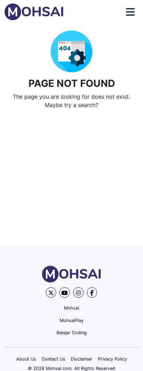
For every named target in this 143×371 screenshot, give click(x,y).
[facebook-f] (92, 292)
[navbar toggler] (130, 12)
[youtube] (64, 292)
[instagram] (78, 292)
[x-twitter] (51, 292)
